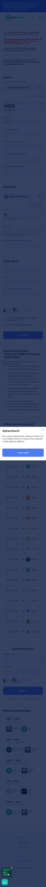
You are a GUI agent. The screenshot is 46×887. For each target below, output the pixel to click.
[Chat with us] (4, 882)
